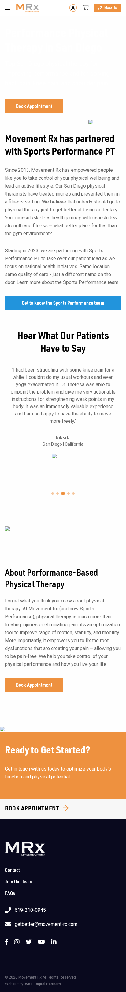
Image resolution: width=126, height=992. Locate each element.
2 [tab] (57, 493)
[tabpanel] (63, 412)
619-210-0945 (30, 910)
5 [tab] (73, 493)
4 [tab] (68, 493)
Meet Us (110, 7)
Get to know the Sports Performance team (63, 303)
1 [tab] (52, 493)
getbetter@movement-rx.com (46, 924)
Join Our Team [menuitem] (18, 881)
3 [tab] (63, 493)
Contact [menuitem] (12, 870)
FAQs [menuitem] (10, 893)
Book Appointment (34, 106)
